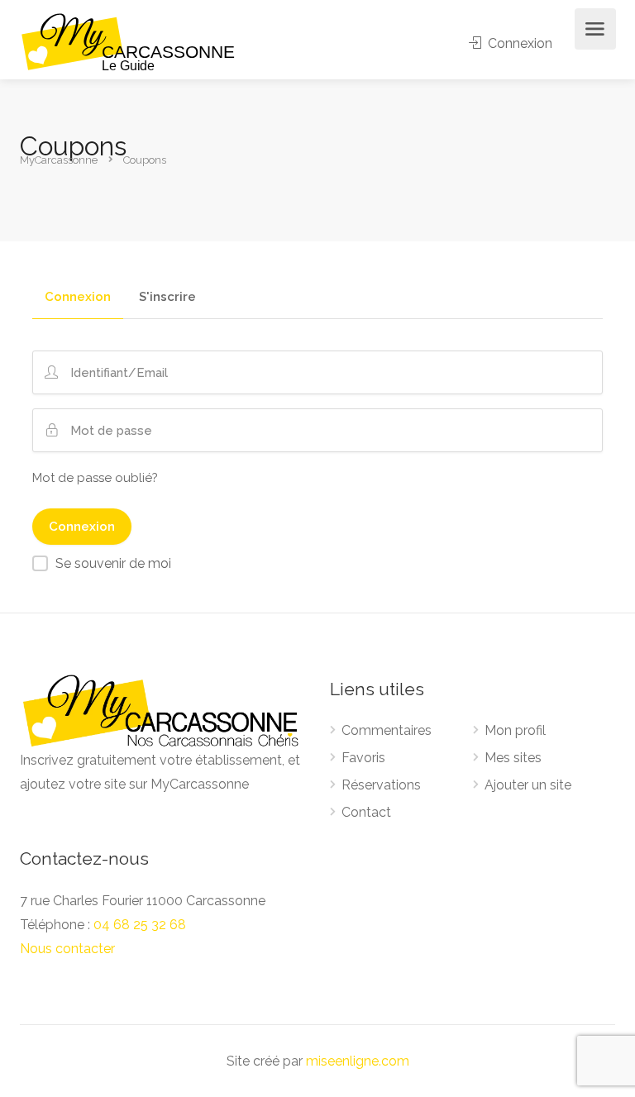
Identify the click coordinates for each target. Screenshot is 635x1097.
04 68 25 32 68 (139, 924)
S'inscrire (167, 297)
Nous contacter (67, 948)
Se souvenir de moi (113, 563)
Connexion (518, 43)
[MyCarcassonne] (129, 41)
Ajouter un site (528, 785)
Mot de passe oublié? (95, 477)
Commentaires (386, 730)
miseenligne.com (357, 1061)
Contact (366, 812)
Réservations (381, 785)
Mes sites (513, 758)
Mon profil (515, 730)
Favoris (363, 758)
